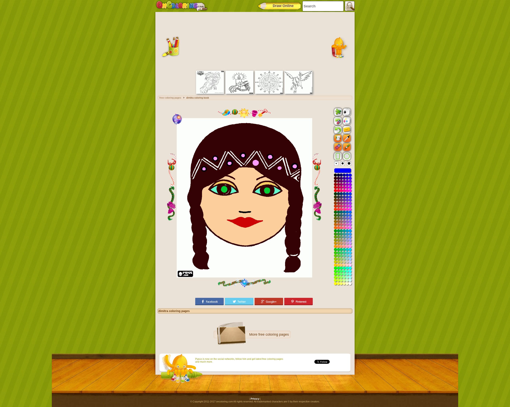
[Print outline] (346, 112)
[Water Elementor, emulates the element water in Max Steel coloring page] (210, 93)
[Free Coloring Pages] (181, 6)
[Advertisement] (255, 41)
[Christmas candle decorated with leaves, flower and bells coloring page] (239, 93)
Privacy (255, 398)
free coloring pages (170, 97)
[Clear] (337, 121)
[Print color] (346, 121)
